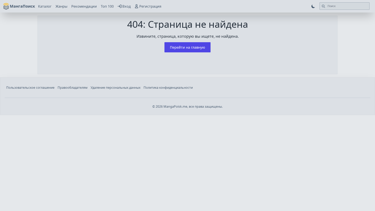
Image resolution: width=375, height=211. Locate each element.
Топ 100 (107, 6)
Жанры (61, 6)
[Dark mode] (313, 6)
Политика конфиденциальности (168, 87)
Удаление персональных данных (115, 87)
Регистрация (150, 6)
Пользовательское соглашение (30, 87)
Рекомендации (84, 6)
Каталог (45, 6)
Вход (126, 6)
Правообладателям (73, 87)
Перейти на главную (187, 47)
